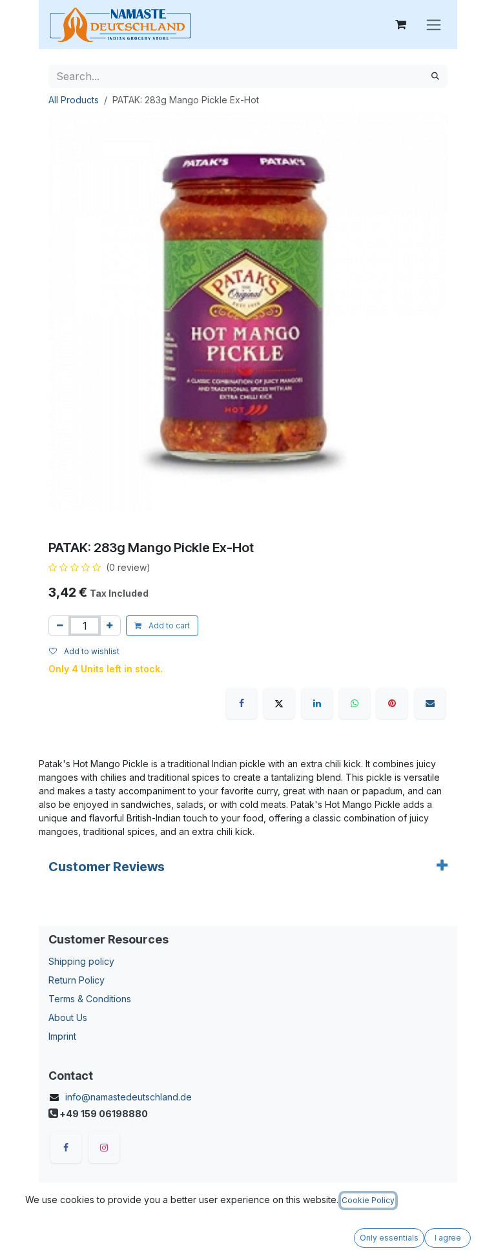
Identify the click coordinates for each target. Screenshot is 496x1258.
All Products (73, 99)
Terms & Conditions (89, 998)
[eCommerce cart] (400, 24)
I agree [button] (448, 1238)
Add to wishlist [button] (90, 651)
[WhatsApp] (354, 703)
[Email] (430, 703)
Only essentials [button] (389, 1238)
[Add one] (109, 625)
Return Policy (76, 979)
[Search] (435, 76)
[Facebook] (241, 703)
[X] (279, 703)
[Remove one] (59, 625)
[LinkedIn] (317, 703)
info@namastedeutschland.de (128, 1096)
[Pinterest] (392, 703)
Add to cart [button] (168, 625)
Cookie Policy (368, 1200)
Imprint (62, 1036)
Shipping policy (81, 961)
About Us (67, 1017)
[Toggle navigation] (434, 24)
